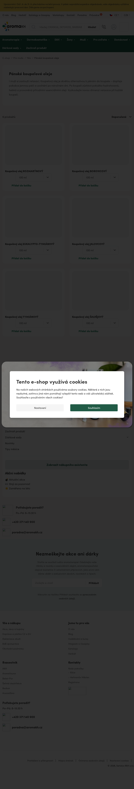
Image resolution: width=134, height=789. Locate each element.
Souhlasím (94, 407)
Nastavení (40, 407)
